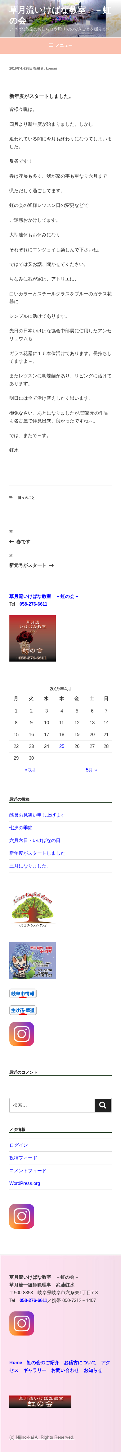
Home (15, 1362)
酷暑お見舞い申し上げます (37, 814)
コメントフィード (28, 1170)
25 (61, 746)
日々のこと (26, 497)
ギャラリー (35, 1370)
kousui (51, 68)
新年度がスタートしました (37, 853)
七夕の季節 (21, 827)
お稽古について (80, 1362)
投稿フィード (23, 1157)
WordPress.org (24, 1183)
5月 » (91, 769)
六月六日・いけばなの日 (34, 840)
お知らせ (93, 1370)
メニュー (64, 45)
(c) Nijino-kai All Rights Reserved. (41, 1437)
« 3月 (30, 769)
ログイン (18, 1145)
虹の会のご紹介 (43, 1362)
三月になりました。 (30, 865)
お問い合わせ (65, 1370)
